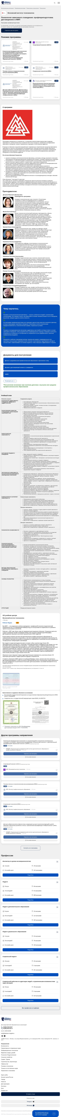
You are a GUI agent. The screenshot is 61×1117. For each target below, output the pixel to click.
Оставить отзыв (30, 1094)
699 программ (37, 895)
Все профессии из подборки (30, 1008)
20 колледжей (8, 915)
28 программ (37, 961)
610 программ (37, 995)
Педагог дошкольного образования (14, 931)
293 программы (38, 920)
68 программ (37, 886)
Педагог (5, 882)
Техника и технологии (7, 1066)
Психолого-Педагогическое (8, 1055)
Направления (5, 1043)
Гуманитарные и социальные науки (11, 1048)
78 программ (37, 940)
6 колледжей (8, 965)
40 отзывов (9, 745)
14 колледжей (8, 890)
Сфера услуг (4, 1064)
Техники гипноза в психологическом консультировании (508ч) (20, 784)
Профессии (4, 1090)
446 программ (37, 945)
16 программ (37, 911)
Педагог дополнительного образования (16, 906)
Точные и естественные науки (9, 1068)
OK (54, 1113)
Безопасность (5, 1046)
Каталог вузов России (7, 1077)
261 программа (38, 970)
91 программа (37, 890)
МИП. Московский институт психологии (15, 769)
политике (44, 1114)
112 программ (37, 915)
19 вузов (7, 961)
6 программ (37, 965)
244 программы (38, 870)
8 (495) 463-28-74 (7, 1028)
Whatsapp (29, 1105)
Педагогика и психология (32, 8)
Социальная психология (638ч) (12, 804)
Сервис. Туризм (5, 1059)
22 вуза (7, 987)
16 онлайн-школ (9, 870)
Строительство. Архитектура (9, 1061)
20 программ (37, 936)
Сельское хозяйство (6, 1057)
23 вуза (7, 886)
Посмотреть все (9, 381)
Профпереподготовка (20, 8)
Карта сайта (4, 1075)
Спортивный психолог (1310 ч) (11, 764)
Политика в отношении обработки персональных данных (13, 1110)
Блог (2, 1088)
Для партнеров (5, 1084)
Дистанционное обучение (7, 8)
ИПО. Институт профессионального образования (18, 789)
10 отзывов (9, 786)
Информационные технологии (9, 1050)
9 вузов (7, 911)
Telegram (29, 1101)
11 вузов (7, 865)
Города (3, 1079)
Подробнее (30, 875)
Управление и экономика (8, 1070)
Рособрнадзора (26, 726)
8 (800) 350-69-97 (7, 1027)
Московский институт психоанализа (21, 13)
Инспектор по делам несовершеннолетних (17, 861)
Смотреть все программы (30, 848)
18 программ (37, 865)
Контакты (3, 1086)
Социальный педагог (10, 956)
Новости (3, 1081)
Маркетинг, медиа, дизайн (8, 1052)
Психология (43, 8)
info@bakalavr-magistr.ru (7, 1033)
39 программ (37, 987)
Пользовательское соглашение (32, 1110)
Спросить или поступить (11, 30)
